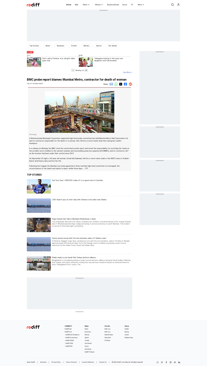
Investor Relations (88, 362)
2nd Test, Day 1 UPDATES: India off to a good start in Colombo (77, 180)
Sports (99, 46)
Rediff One (68, 332)
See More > (127, 72)
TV (132, 5)
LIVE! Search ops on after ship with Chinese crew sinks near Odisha (79, 200)
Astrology (88, 349)
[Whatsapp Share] (115, 84)
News (85, 5)
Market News (109, 335)
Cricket (74, 46)
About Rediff (31, 362)
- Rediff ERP (68, 346)
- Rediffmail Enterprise (72, 335)
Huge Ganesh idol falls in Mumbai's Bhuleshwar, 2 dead (91, 222)
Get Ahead (88, 343)
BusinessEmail (113, 5)
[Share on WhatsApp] (158, 362)
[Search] (172, 5)
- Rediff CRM (69, 343)
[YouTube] (175, 362)
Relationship (129, 337)
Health (127, 329)
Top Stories (34, 46)
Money (98, 5)
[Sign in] (178, 5)
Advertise (43, 362)
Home (68, 5)
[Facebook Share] (125, 84)
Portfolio (107, 340)
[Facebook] (166, 362)
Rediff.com (120, 362)
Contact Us (103, 362)
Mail (76, 5)
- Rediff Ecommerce (71, 337)
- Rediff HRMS (69, 340)
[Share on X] (162, 362)
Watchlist (108, 337)
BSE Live (107, 329)
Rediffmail (68, 329)
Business (60, 46)
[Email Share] (110, 84)
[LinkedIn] (179, 362)
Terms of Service (71, 362)
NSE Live (107, 332)
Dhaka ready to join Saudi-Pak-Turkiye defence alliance (91, 261)
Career (127, 335)
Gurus (124, 5)
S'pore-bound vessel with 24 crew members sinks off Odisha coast (90, 241)
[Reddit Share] (129, 84)
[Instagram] (171, 362)
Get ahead (112, 46)
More (140, 5)
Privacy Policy (56, 362)
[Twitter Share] (120, 84)
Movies (86, 46)
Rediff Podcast (89, 352)
